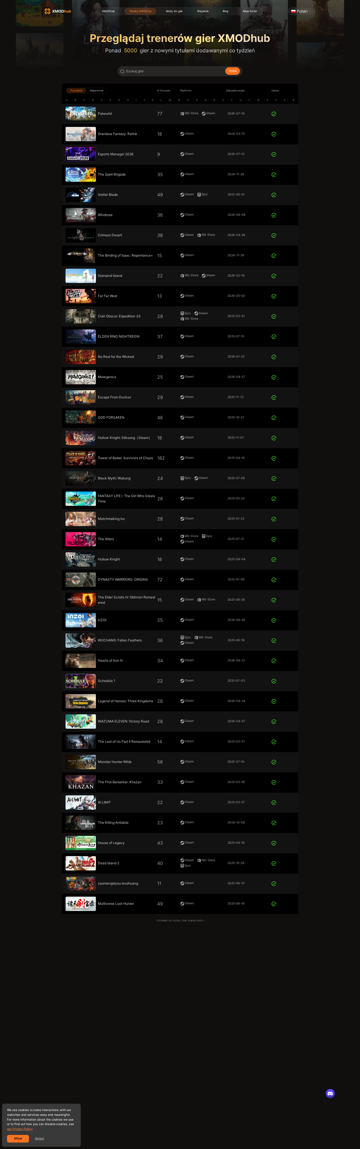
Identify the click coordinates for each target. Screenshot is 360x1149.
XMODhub (108, 11)
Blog (225, 11)
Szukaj (233, 70)
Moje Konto (250, 11)
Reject (39, 1138)
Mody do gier (174, 11)
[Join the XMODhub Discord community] (330, 1093)
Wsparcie (202, 11)
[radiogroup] (87, 90)
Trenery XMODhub (140, 11)
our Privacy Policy (20, 1129)
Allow (18, 1138)
